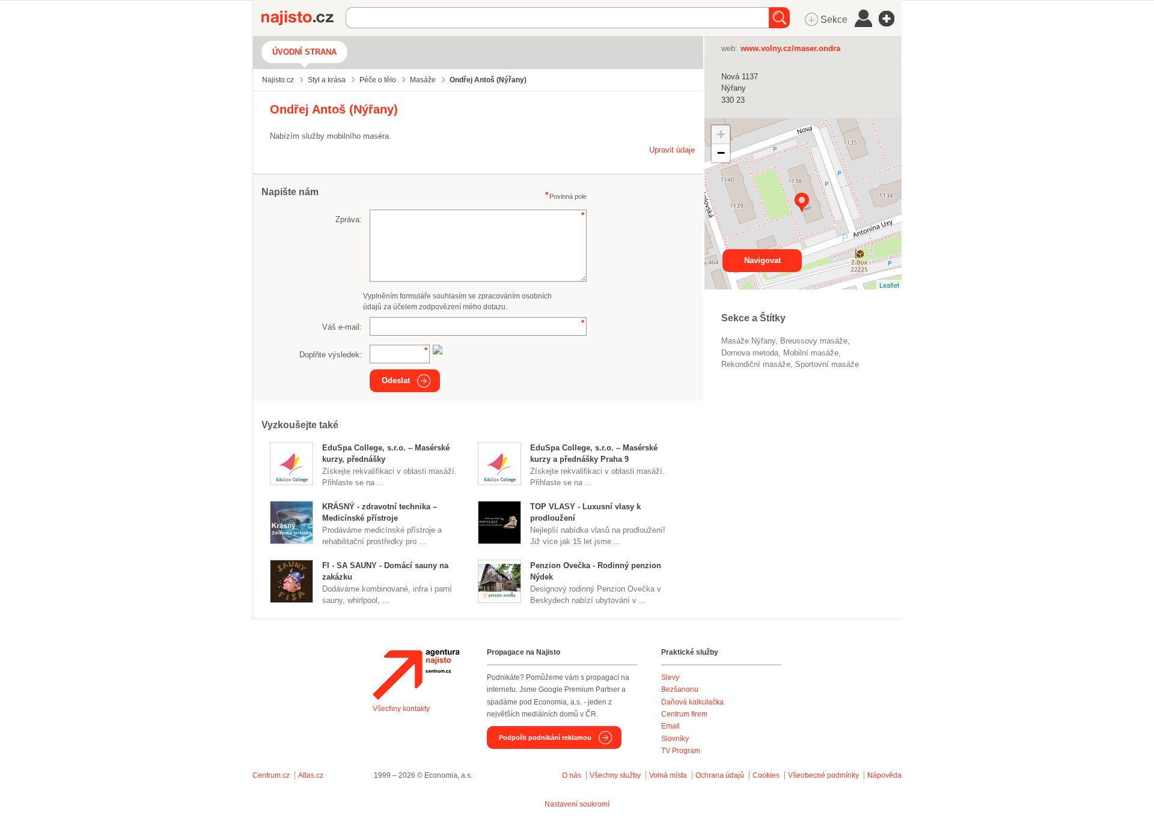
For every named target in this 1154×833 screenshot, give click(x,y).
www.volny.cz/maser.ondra (790, 48)
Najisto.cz (303, 18)
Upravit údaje (672, 149)
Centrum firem (684, 714)
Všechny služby (616, 775)
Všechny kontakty (401, 708)
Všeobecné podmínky (823, 775)
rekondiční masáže (755, 364)
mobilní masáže (810, 352)
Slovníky (675, 739)
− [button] (721, 152)
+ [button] (721, 134)
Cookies (766, 775)
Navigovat (762, 260)
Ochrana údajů (719, 775)
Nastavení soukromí (577, 804)
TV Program (680, 751)
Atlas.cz (310, 775)
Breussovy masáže (813, 340)
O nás (571, 775)
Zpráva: (348, 219)
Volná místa (668, 775)
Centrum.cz (271, 775)
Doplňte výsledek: (330, 354)
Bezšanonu (679, 689)
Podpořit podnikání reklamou (545, 737)
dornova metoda (749, 352)
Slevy (670, 677)
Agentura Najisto (416, 674)
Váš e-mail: (342, 327)
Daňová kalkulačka (692, 702)
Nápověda (884, 775)
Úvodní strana (304, 51)
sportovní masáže (827, 364)
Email (670, 726)
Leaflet (889, 284)
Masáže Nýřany (748, 340)
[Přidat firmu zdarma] (890, 19)
